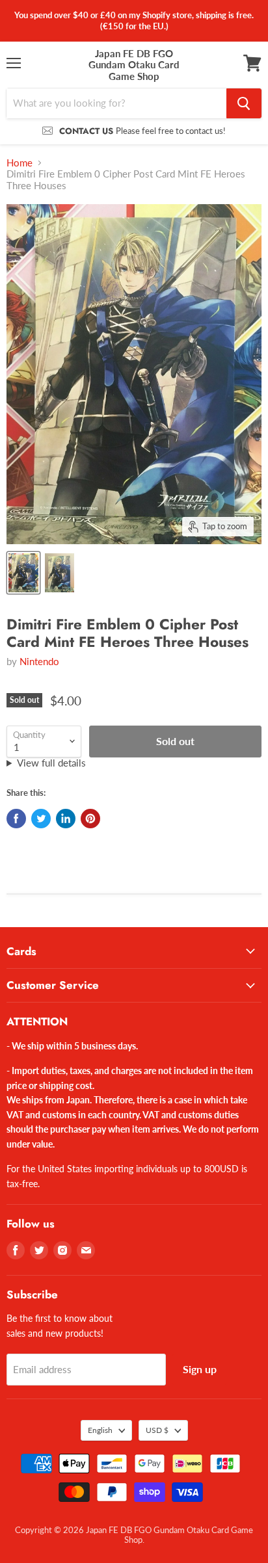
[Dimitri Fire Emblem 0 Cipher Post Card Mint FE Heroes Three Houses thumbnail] (23, 573)
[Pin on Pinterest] (90, 818)
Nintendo (39, 661)
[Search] (243, 103)
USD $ (157, 1430)
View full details (51, 762)
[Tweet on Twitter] (41, 818)
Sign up (200, 1369)
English (100, 1430)
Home (20, 162)
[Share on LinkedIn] (65, 818)
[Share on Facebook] (16, 818)
